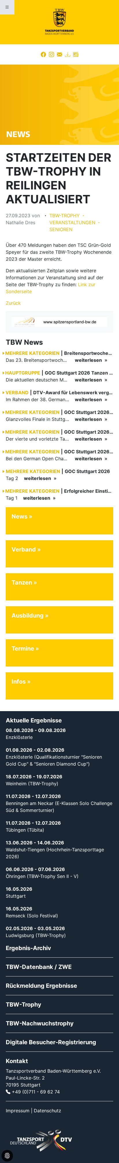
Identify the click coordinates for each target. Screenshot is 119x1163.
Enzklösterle (19, 737)
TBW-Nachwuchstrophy (40, 1023)
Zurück (13, 303)
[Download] (67, 54)
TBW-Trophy (23, 1004)
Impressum (17, 1110)
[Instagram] (51, 54)
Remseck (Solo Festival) (32, 916)
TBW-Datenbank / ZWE (39, 966)
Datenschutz (47, 1110)
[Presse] (75, 54)
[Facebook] (43, 54)
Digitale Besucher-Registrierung (51, 1042)
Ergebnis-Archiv (28, 948)
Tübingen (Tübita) (25, 830)
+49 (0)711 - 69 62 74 (36, 1092)
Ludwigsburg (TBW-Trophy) (36, 935)
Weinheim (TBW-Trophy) (32, 783)
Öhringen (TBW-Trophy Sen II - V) (42, 876)
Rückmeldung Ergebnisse (41, 985)
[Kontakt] (59, 54)
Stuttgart (16, 896)
